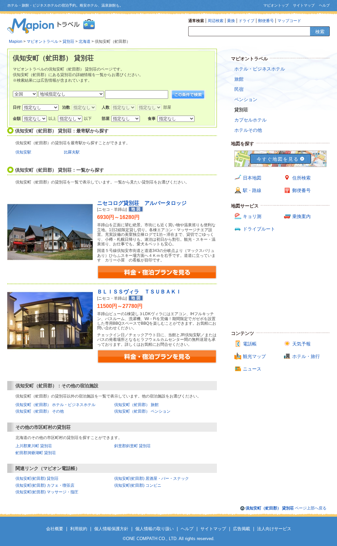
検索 (319, 31)
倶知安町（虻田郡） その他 (39, 411)
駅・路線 (252, 190)
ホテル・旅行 (306, 356)
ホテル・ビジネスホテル (259, 68)
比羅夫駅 (72, 152)
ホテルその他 (248, 130)
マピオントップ (276, 5)
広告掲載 (241, 528)
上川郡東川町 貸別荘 (33, 446)
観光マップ (254, 356)
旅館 (239, 79)
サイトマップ (304, 5)
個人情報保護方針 (111, 528)
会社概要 (54, 528)
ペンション (245, 99)
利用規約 (78, 528)
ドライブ (246, 20)
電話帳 (250, 343)
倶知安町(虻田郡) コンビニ (137, 485)
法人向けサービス (274, 528)
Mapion (15, 41)
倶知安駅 (23, 152)
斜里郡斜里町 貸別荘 (132, 446)
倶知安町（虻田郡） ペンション (142, 411)
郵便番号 (266, 20)
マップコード (289, 20)
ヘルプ (324, 5)
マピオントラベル (42, 41)
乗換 (231, 20)
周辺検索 (215, 20)
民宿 (239, 89)
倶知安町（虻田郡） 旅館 (136, 404)
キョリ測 (252, 216)
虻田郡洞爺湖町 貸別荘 (35, 452)
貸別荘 (68, 41)
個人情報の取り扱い (154, 528)
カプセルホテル (250, 120)
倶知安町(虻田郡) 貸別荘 (37, 478)
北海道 (85, 41)
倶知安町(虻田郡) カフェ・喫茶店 (44, 485)
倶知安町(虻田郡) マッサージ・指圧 (46, 492)
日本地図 (252, 177)
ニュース (252, 368)
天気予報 (301, 343)
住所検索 (301, 177)
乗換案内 (301, 216)
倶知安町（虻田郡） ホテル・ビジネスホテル (55, 404)
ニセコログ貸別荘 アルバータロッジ (142, 203)
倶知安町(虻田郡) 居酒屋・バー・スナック (151, 478)
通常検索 (196, 20)
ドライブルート (259, 229)
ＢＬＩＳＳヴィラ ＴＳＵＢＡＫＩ (139, 291)
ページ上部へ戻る (286, 508)
